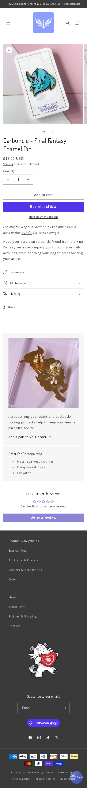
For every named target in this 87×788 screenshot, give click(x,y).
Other (12, 579)
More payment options (43, 217)
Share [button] (11, 307)
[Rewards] (76, 777)
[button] (8, 22)
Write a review (43, 517)
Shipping (8, 164)
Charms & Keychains (23, 541)
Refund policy (67, 772)
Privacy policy (21, 778)
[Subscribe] (64, 708)
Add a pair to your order (27, 437)
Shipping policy (69, 778)
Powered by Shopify (41, 772)
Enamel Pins (17, 550)
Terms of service (45, 778)
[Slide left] (34, 131)
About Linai (16, 607)
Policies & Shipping (22, 616)
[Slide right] (52, 131)
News (12, 597)
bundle (27, 232)
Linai (25, 772)
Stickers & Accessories (25, 570)
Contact (14, 626)
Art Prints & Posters (23, 560)
